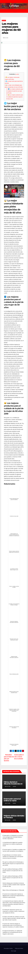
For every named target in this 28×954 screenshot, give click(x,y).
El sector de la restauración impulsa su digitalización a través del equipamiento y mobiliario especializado (13, 895)
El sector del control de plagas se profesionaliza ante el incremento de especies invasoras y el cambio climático (13, 925)
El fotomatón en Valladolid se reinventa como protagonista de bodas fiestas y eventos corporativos (13, 837)
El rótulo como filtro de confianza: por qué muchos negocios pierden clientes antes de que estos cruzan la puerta (14, 918)
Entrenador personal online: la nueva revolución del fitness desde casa (12, 801)
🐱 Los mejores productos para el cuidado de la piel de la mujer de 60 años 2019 (14, 96)
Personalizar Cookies (8, 948)
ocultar (17, 74)
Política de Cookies (19, 948)
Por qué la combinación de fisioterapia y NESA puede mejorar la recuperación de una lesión (13, 863)
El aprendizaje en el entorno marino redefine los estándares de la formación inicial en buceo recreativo (13, 856)
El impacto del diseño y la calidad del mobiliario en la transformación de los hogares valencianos (12, 932)
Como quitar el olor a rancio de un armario (18, 756)
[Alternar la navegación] (15, 11)
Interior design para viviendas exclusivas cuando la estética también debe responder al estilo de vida (14, 885)
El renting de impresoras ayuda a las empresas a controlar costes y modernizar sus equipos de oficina (13, 911)
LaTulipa (14, 5)
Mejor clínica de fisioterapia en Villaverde (13, 890)
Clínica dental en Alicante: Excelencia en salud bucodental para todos (13, 784)
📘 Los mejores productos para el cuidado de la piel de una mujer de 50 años (14, 91)
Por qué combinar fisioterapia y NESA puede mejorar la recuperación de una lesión (12, 870)
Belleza (4, 20)
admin (14, 786)
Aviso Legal (13, 950)
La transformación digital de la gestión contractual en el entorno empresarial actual (12, 844)
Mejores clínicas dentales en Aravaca (14, 817)
